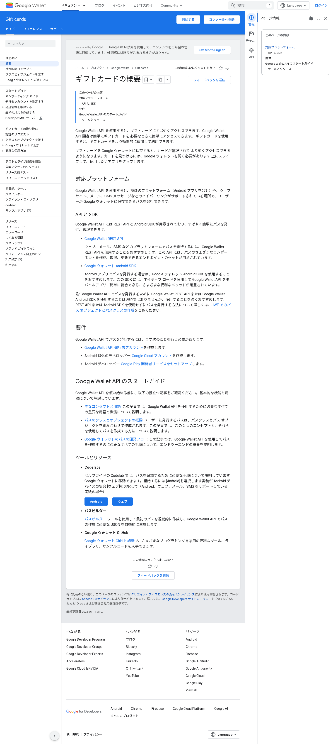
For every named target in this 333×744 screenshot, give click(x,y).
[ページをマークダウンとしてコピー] (160, 79)
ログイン (321, 5)
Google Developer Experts (84, 654)
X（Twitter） (135, 668)
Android (96, 501)
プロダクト (97, 68)
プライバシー (92, 734)
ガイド (10, 29)
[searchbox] (30, 43)
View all (191, 690)
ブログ (99, 5)
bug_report (311, 18)
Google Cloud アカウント (152, 356)
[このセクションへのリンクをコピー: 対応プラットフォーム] (134, 179)
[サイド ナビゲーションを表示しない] (54, 735)
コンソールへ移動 (221, 19)
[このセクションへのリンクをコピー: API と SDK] (102, 215)
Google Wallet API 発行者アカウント (113, 347)
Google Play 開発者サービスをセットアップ (156, 364)
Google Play (194, 683)
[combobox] (251, 5)
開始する (188, 19)
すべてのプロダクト (125, 716)
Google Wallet (120, 68)
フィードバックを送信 (209, 80)
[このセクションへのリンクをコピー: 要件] (90, 328)
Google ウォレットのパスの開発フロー (115, 439)
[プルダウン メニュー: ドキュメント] (85, 5)
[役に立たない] (227, 68)
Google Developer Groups (84, 647)
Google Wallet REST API (103, 239)
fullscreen (318, 18)
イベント (119, 5)
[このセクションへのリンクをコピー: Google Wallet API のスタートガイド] (169, 381)
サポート (56, 29)
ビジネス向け (142, 5)
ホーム (79, 68)
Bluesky (131, 647)
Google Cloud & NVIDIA (82, 668)
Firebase (192, 654)
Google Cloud (195, 676)
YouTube (132, 676)
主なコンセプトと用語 (102, 406)
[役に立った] (220, 68)
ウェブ (122, 501)
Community (169, 5)
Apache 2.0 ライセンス (97, 599)
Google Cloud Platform (189, 708)
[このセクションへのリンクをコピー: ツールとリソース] (116, 458)
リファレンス (32, 29)
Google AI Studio (197, 661)
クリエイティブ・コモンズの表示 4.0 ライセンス (163, 594)
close (325, 18)
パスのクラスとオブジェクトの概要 (113, 420)
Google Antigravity (199, 668)
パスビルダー (95, 519)
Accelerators (75, 661)
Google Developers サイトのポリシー (186, 599)
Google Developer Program (85, 639)
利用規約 (72, 734)
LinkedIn (132, 661)
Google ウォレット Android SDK (110, 266)
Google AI (221, 708)
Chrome (191, 647)
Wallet (39, 5)
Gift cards (15, 19)
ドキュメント (70, 5)
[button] (29, 107)
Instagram (133, 654)
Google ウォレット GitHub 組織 (109, 541)
